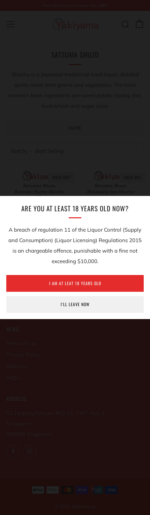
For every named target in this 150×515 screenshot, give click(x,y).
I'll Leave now (75, 304)
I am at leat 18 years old (75, 283)
